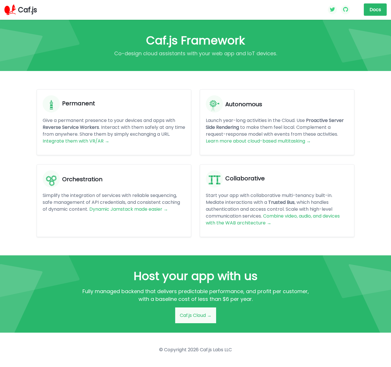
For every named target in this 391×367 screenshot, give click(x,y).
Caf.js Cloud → (196, 315)
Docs (375, 9)
